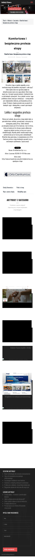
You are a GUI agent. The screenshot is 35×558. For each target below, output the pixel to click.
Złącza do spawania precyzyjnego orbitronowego (13, 477)
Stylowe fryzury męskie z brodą (20, 348)
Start (4, 20)
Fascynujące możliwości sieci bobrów (14, 480)
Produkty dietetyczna (10, 503)
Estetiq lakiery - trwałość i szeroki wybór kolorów (15, 495)
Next (30, 8)
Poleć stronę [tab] (20, 187)
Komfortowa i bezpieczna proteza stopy (15, 21)
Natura (10, 20)
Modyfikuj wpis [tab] (22, 192)
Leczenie (15, 20)
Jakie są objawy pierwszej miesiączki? (14, 499)
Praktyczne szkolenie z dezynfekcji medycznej (17, 485)
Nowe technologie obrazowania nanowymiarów (17, 474)
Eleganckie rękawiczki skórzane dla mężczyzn (16, 487)
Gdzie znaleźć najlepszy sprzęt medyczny (15, 501)
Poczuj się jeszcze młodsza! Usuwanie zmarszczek (14, 507)
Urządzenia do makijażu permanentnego (18, 397)
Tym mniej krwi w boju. (17, 12)
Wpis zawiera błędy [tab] (8, 192)
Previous (5, 8)
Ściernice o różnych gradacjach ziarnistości (16, 483)
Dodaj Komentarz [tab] (8, 187)
